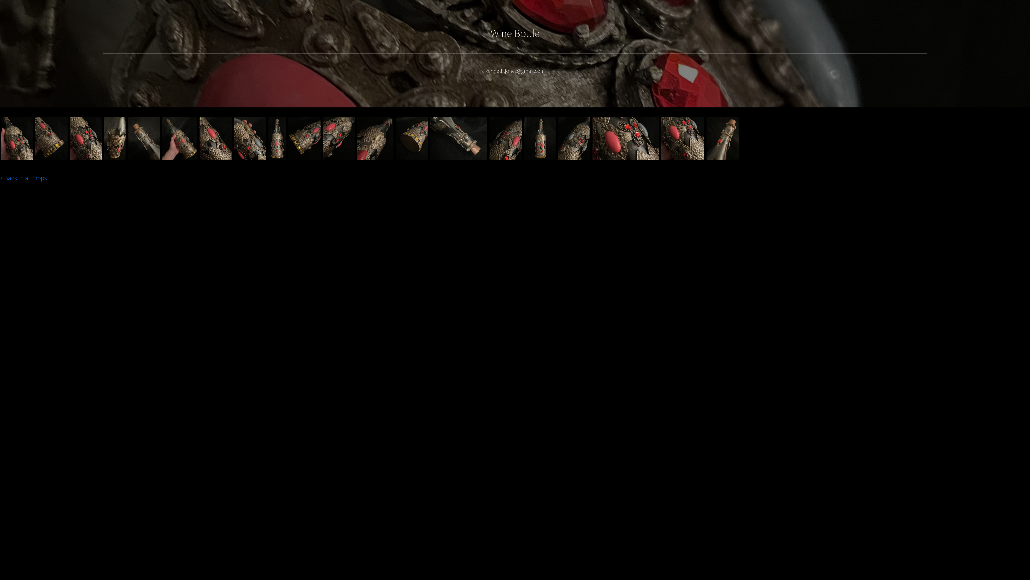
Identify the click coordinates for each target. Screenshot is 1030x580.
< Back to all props (23, 178)
